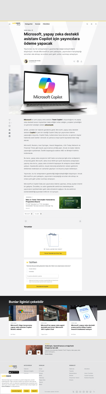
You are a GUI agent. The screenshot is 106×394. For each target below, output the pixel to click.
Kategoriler (29, 24)
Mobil (40, 375)
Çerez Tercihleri (88, 373)
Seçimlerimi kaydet (42, 286)
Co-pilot (37, 213)
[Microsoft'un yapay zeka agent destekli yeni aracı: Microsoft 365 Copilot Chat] (53, 313)
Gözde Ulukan (49, 354)
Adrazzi (28, 208)
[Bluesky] (87, 392)
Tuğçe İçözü (44, 334)
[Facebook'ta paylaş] (9, 130)
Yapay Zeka (27, 30)
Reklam (71, 375)
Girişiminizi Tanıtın (74, 377)
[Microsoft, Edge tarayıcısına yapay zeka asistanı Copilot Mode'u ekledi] (23, 313)
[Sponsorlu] (70, 203)
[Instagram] (83, 392)
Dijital (40, 368)
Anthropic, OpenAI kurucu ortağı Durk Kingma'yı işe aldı (59, 347)
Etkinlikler (46, 24)
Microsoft (27, 213)
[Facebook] (90, 392)
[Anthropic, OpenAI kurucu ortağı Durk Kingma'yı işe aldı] (34, 350)
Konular (37, 24)
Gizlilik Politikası (88, 375)
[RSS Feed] (94, 392)
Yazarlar (71, 371)
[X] (73, 392)
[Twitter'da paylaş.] (9, 133)
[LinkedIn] (77, 392)
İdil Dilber (13, 334)
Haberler (26, 368)
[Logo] (16, 24)
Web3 (40, 384)
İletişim (71, 380)
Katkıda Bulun (73, 373)
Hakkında (71, 368)
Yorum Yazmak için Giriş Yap (53, 253)
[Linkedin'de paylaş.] (9, 136)
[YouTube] (80, 392)
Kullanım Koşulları (89, 377)
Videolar (26, 373)
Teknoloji (41, 377)
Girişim (41, 373)
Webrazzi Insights (28, 371)
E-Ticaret (41, 371)
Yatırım (41, 382)
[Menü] (9, 24)
